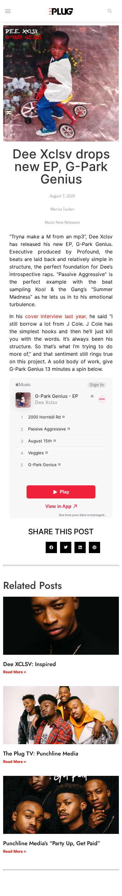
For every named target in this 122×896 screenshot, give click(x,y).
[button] (110, 11)
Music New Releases (62, 222)
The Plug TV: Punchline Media (40, 753)
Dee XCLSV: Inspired (29, 664)
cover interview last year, (56, 316)
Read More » (14, 671)
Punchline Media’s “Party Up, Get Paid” (51, 843)
